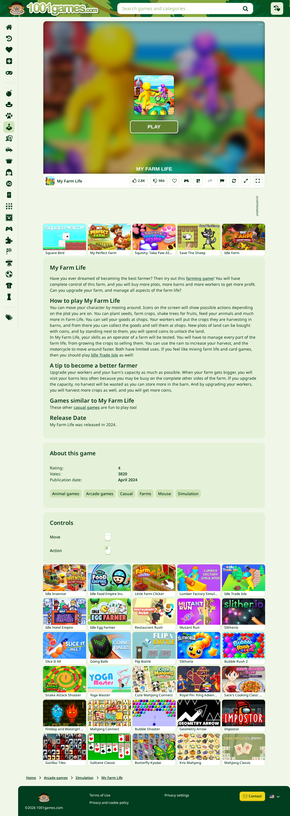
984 (159, 179)
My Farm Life (112, 777)
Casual (126, 493)
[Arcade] (8, 127)
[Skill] (8, 263)
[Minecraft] (8, 217)
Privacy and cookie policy (109, 802)
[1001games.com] (53, 8)
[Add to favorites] (174, 181)
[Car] (8, 149)
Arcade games (99, 493)
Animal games (65, 493)
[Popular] (8, 72)
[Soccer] (8, 274)
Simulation (188, 493)
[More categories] (8, 317)
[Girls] (8, 172)
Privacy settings (177, 795)
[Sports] (8, 285)
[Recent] (8, 38)
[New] (8, 61)
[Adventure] (8, 104)
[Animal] (8, 115)
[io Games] (8, 183)
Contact (255, 796)
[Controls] (186, 181)
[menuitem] (8, 27)
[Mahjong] (8, 195)
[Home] (8, 27)
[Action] (8, 93)
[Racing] (8, 251)
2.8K (140, 179)
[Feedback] (222, 181)
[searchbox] (185, 8)
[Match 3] (8, 206)
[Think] (8, 296)
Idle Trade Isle (104, 355)
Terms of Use (99, 795)
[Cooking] (8, 161)
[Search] (245, 8)
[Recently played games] (277, 8)
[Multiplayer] (8, 229)
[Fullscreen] (258, 181)
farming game (199, 278)
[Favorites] (8, 49)
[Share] (210, 181)
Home (31, 777)
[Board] (8, 138)
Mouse (164, 493)
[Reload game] (234, 181)
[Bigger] (246, 181)
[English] (275, 796)
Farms (145, 493)
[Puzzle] (8, 240)
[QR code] (198, 181)
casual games (87, 407)
